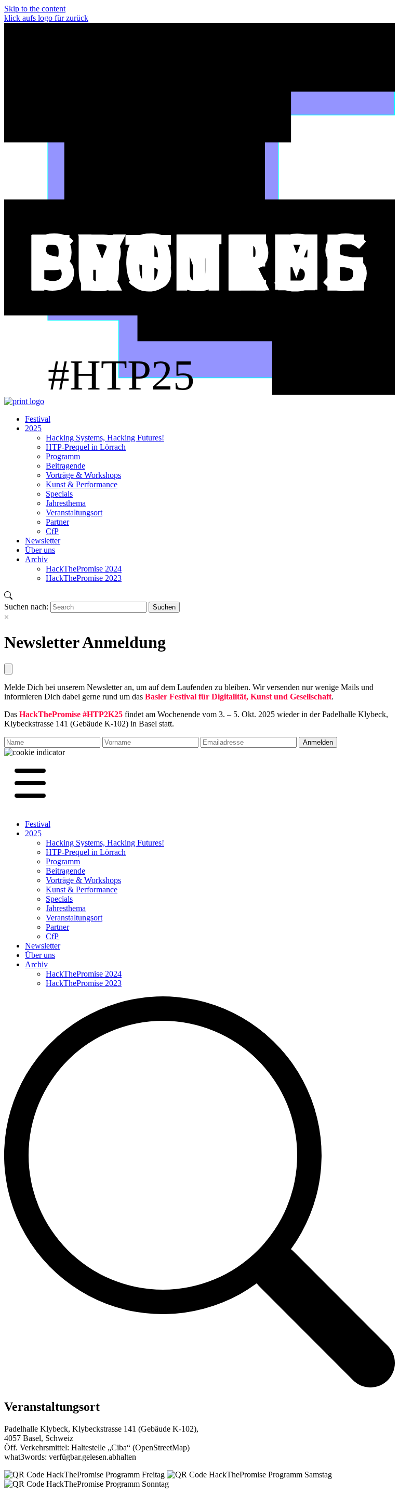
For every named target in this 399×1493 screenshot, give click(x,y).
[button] (34, 752)
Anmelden (318, 742)
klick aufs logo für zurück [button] (46, 18)
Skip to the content (34, 8)
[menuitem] (37, 418)
